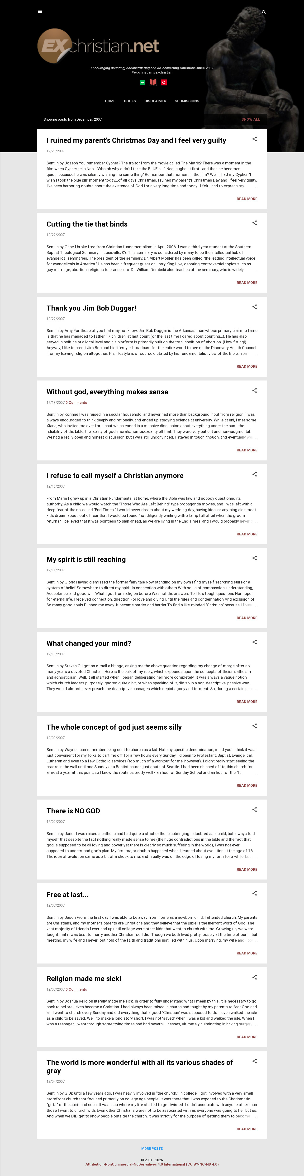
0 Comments (76, 402)
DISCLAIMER (155, 101)
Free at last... (67, 894)
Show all (251, 119)
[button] (254, 139)
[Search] (264, 13)
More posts (152, 1149)
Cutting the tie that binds (87, 224)
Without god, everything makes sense (107, 392)
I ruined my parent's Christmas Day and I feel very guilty (136, 140)
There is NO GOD (73, 811)
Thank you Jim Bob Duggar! (91, 308)
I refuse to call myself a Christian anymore (115, 475)
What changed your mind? (89, 643)
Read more (247, 199)
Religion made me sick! (84, 978)
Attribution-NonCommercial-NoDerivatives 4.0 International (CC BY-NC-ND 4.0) (152, 1164)
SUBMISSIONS (187, 101)
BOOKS (130, 101)
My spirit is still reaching (86, 559)
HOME (110, 101)
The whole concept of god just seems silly (114, 727)
